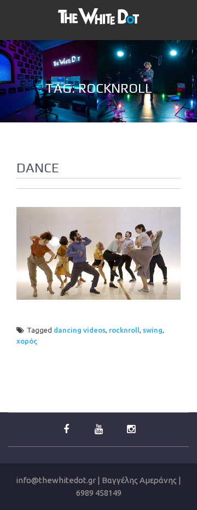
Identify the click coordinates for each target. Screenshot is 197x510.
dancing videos (80, 330)
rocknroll (124, 330)
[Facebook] (66, 429)
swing (153, 330)
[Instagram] (130, 429)
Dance (37, 167)
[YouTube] (98, 429)
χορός (26, 341)
